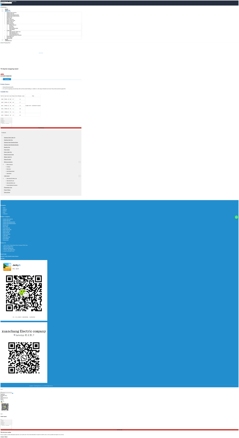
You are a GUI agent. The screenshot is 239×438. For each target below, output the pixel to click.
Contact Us (8, 40)
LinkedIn (9, 256)
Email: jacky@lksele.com (8, 248)
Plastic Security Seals (11, 20)
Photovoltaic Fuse (10, 36)
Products (8, 11)
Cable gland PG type (13, 32)
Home (4, 207)
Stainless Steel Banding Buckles (13, 15)
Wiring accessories (10, 23)
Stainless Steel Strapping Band (13, 14)
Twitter (6, 256)
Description (7, 79)
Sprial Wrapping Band (13, 28)
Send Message (41, 127)
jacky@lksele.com (4, 1)
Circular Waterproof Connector (15, 34)
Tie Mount (11, 26)
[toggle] (7, 7)
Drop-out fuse (7, 192)
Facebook (2, 256)
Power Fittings (9, 37)
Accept (2, 436)
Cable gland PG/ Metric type (14, 31)
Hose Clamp (9, 18)
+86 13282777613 (12, 1)
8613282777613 (3, 395)
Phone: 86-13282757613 (8, 246)
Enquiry (2, 74)
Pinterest (16, 256)
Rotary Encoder (10, 22)
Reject (6, 436)
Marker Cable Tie (10, 21)
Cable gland (9, 30)
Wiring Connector (12, 24)
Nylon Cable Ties (10, 19)
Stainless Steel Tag (10, 13)
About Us (5, 209)
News (4, 212)
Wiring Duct (11, 27)
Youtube (13, 256)
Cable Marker (12, 29)
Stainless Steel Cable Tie (9, 137)
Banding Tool (9, 17)
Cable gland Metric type (14, 33)
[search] (1, 4)
